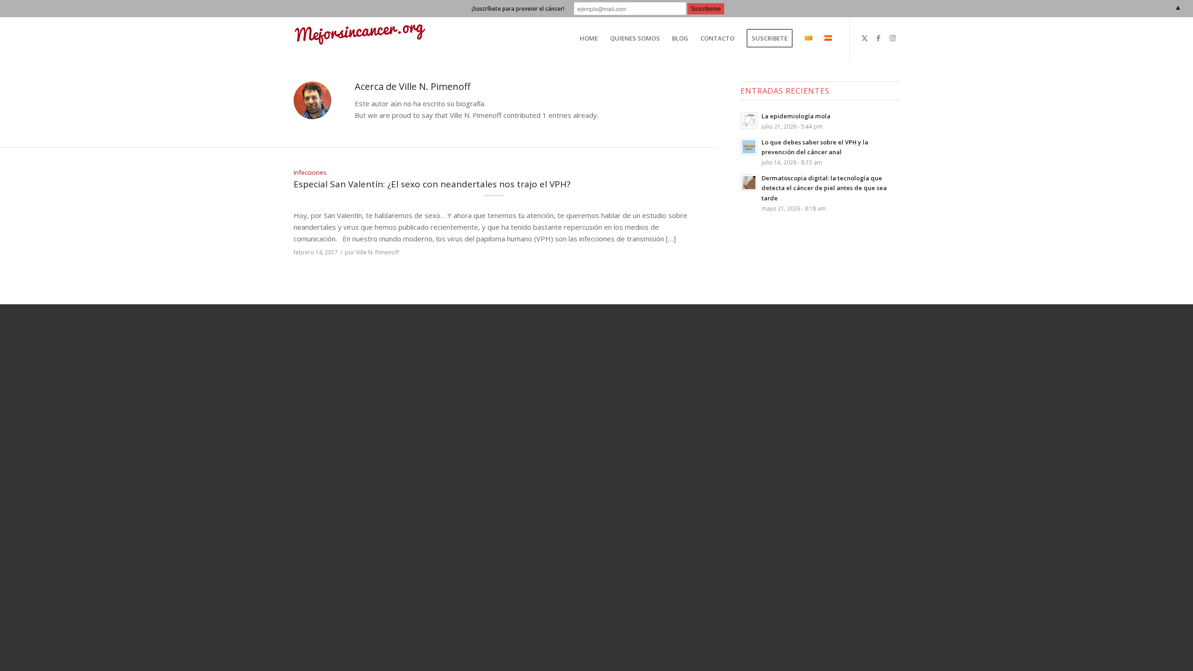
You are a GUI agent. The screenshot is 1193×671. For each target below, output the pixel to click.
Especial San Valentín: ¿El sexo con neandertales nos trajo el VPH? (432, 184)
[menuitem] (589, 38)
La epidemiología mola (795, 116)
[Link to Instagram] (892, 38)
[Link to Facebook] (878, 38)
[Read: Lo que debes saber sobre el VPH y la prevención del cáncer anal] (748, 146)
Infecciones (310, 172)
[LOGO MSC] (360, 38)
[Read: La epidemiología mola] (748, 120)
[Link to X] (864, 38)
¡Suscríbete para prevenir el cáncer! (518, 9)
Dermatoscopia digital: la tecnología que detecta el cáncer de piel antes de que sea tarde (824, 188)
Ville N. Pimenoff (377, 252)
